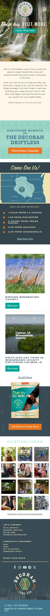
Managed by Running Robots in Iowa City (23, 609)
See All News (25, 377)
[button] (44, 8)
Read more (12, 306)
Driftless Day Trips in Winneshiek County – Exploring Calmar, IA (24, 360)
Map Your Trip (25, 238)
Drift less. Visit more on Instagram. (25, 514)
